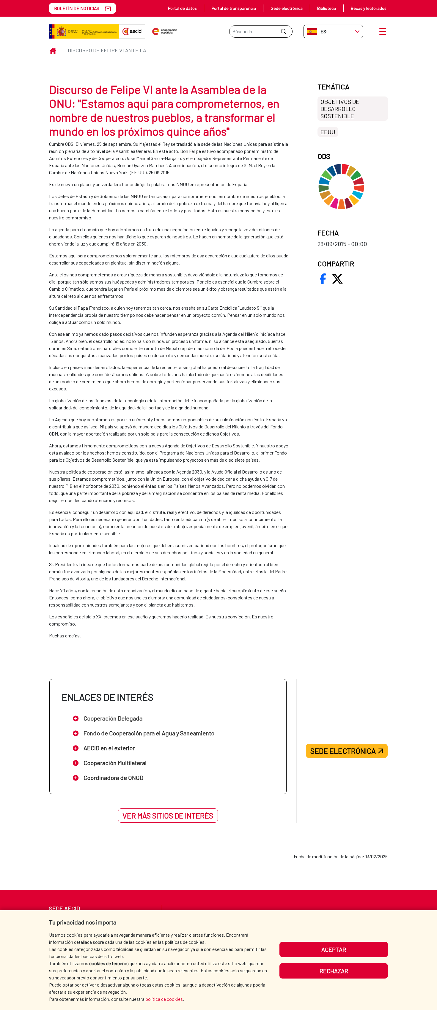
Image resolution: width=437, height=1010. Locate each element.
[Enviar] (283, 31)
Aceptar (333, 949)
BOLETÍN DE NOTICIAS (76, 8)
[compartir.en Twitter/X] (337, 278)
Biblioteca (326, 8)
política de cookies (164, 999)
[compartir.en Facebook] (322, 278)
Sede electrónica (287, 8)
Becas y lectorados (368, 8)
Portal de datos (182, 8)
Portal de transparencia (234, 8)
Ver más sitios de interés (167, 815)
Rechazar (334, 970)
